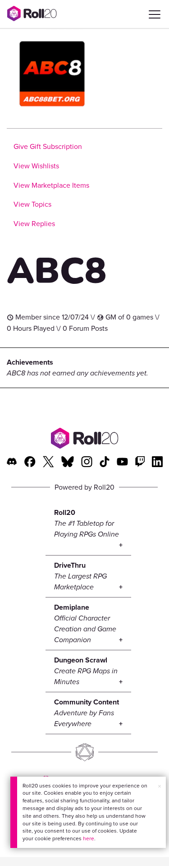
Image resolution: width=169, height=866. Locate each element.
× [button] (159, 786)
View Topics (32, 204)
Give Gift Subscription (48, 146)
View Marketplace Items (51, 185)
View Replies (34, 223)
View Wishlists (36, 166)
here (88, 838)
